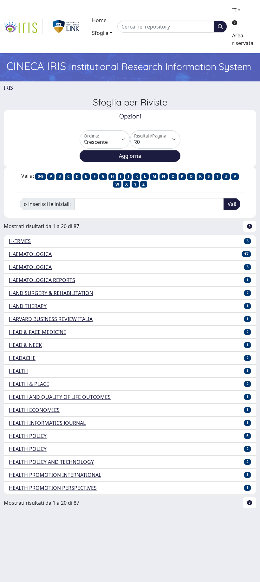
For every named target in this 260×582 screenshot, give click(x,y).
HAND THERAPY (28, 306)
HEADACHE (22, 358)
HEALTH (18, 371)
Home (99, 20)
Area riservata (242, 39)
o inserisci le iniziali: (47, 204)
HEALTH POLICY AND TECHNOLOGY (51, 461)
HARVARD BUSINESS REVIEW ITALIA (51, 319)
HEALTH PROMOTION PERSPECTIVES (53, 487)
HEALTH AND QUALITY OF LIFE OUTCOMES (60, 396)
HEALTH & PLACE (29, 384)
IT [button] (234, 10)
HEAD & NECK (25, 345)
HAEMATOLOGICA (30, 254)
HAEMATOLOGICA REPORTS (42, 280)
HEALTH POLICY (28, 435)
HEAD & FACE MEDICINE (37, 332)
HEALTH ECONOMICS (34, 409)
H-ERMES (20, 241)
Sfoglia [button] (100, 32)
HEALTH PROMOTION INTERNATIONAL (55, 474)
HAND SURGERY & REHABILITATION (51, 293)
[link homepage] (23, 26)
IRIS (8, 87)
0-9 (40, 176)
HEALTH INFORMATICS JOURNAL (47, 422)
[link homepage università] (66, 26)
